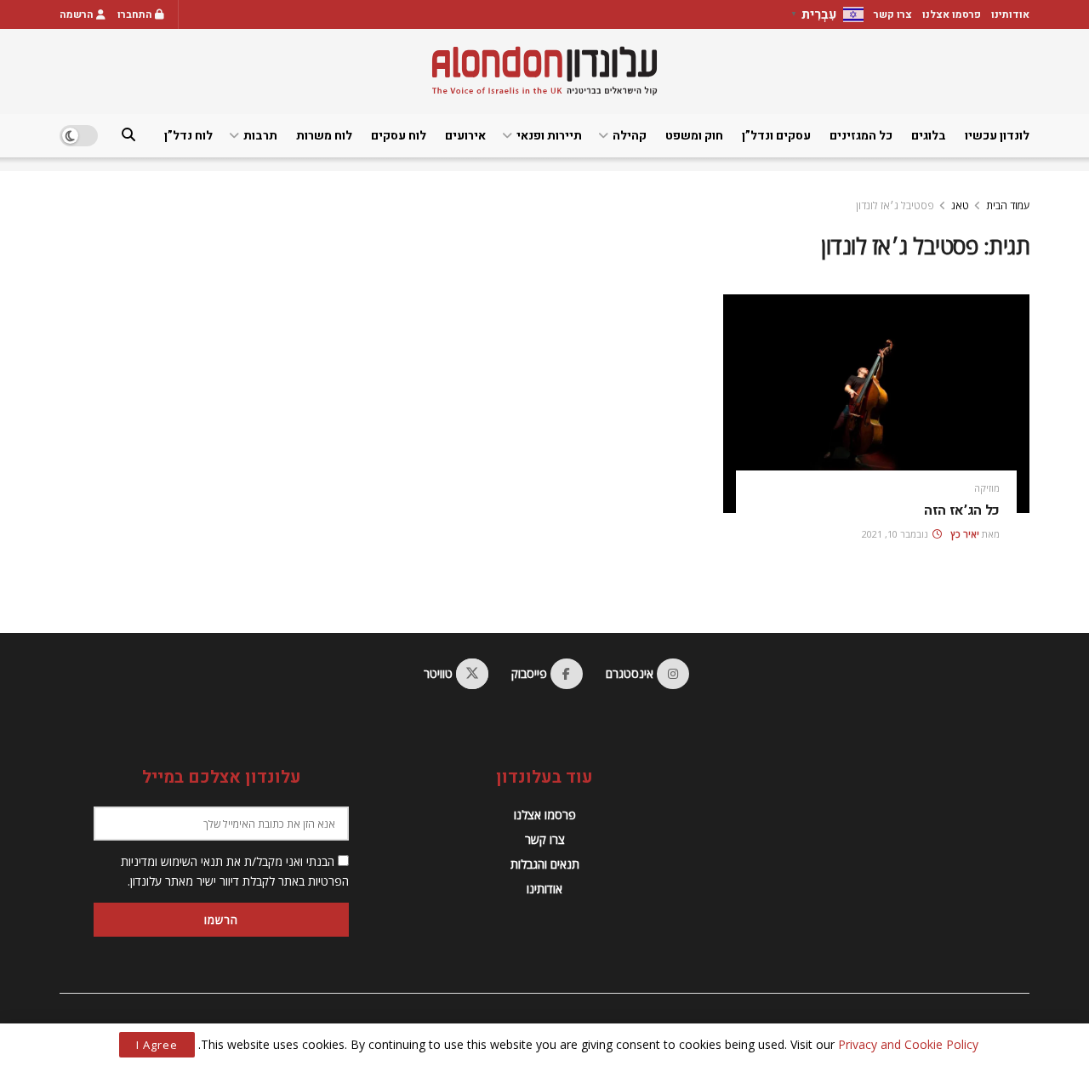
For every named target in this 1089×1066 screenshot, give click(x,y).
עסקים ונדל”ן (776, 136)
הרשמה (78, 14)
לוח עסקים (398, 136)
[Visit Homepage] (544, 71)
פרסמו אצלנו (951, 14)
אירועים (465, 136)
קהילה (630, 136)
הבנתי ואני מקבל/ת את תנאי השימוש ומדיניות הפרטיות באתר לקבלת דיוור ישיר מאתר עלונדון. (235, 870)
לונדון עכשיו (997, 136)
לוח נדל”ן (188, 136)
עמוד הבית (1007, 205)
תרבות (260, 136)
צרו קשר (893, 14)
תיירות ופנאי (549, 136)
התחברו (136, 14)
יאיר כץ (965, 533)
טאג (960, 205)
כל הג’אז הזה (962, 510)
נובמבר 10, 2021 (896, 533)
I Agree (157, 1044)
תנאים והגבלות (544, 864)
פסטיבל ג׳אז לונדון (895, 205)
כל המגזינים (861, 136)
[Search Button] (128, 135)
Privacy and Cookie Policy (908, 1044)
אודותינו (1010, 14)
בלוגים (928, 136)
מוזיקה (987, 488)
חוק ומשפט (694, 136)
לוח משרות (324, 136)
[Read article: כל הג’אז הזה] (876, 403)
